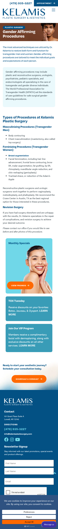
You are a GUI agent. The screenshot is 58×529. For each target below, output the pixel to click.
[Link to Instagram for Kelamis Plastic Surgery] (12, 439)
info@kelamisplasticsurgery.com (18, 434)
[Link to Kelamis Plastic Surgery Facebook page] (6, 439)
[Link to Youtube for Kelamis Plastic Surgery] (17, 439)
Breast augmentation (18, 155)
